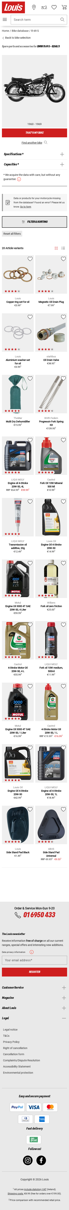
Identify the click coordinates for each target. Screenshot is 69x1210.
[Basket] (64, 7)
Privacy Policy (11, 1041)
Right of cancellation (15, 1048)
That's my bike (34, 132)
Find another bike (32, 142)
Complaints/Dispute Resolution (21, 1060)
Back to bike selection (18, 37)
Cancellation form (13, 1054)
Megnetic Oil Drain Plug (51, 301)
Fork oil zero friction (51, 606)
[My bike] (44, 7)
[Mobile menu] (5, 19)
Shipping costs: (16, 1193)
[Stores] (34, 7)
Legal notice (10, 1029)
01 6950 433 (39, 915)
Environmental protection (18, 1072)
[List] (63, 248)
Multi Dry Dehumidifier (18, 421)
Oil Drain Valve (51, 360)
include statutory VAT (35, 1189)
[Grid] (56, 247)
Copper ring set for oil (17, 301)
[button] (62, 20)
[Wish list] (54, 7)
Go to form (25, 206)
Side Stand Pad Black (18, 852)
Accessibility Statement (17, 1066)
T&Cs (6, 1035)
